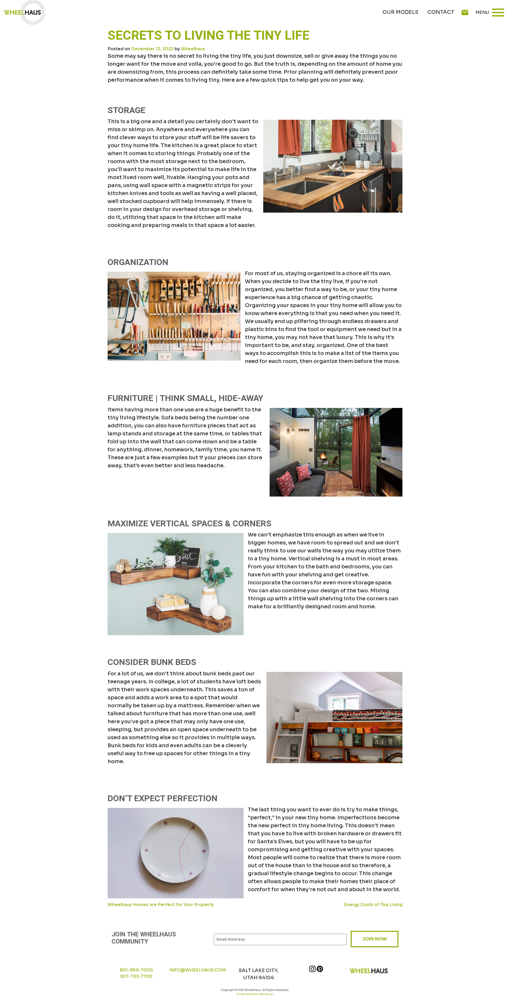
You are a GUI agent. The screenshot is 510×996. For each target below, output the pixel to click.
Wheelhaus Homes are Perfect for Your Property (161, 904)
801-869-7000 (136, 970)
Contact (440, 12)
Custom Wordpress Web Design (255, 994)
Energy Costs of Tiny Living (373, 904)
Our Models (400, 12)
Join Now (374, 939)
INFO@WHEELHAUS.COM (197, 970)
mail (465, 12)
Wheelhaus (193, 49)
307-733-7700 (136, 976)
